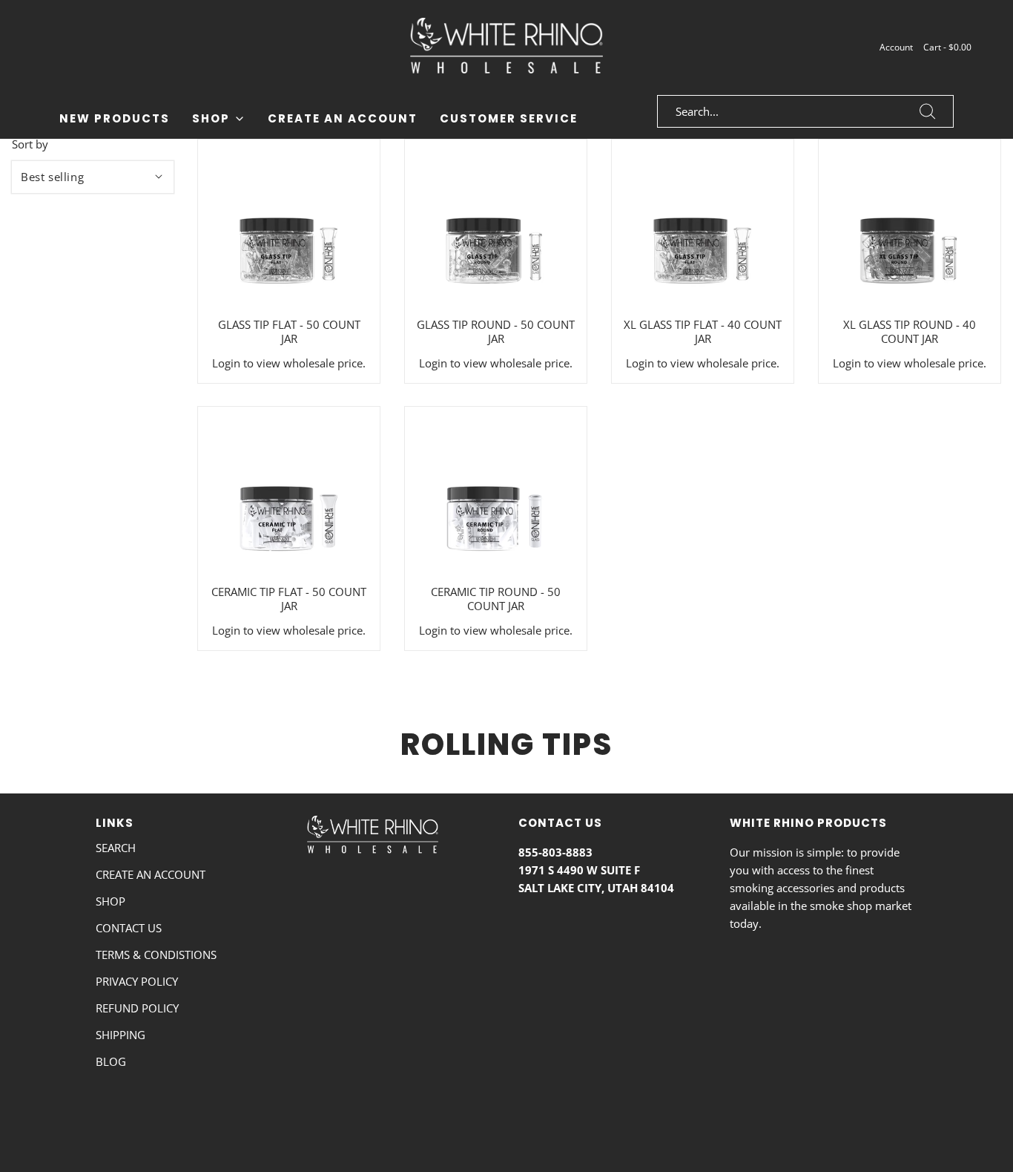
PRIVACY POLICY (137, 981)
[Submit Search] (927, 111)
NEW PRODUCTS (114, 118)
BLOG (111, 1061)
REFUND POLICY (137, 1008)
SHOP (110, 901)
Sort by (30, 144)
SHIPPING (120, 1034)
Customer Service (509, 118)
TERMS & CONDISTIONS (156, 954)
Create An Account (343, 118)
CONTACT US (129, 927)
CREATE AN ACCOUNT (150, 874)
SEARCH (116, 847)
